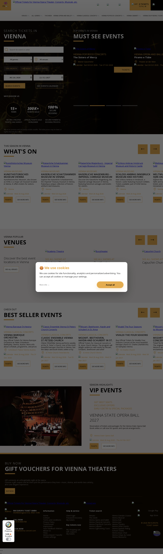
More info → (44, 285)
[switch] (8, 539)
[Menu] (12, 521)
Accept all (110, 285)
